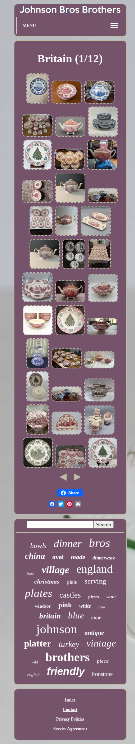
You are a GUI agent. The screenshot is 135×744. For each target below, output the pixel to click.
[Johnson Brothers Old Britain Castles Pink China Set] (66, 102)
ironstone (102, 674)
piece (103, 661)
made (78, 557)
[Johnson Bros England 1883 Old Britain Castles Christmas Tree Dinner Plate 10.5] (37, 169)
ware (111, 596)
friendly (66, 671)
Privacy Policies (70, 719)
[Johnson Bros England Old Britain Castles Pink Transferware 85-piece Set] (37, 136)
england (94, 568)
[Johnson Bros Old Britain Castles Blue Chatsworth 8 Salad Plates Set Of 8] (37, 102)
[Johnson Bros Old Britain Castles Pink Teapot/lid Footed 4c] (66, 235)
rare (101, 607)
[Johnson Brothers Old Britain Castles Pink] (70, 466)
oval (58, 557)
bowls (38, 545)
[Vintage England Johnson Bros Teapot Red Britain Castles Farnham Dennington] (102, 169)
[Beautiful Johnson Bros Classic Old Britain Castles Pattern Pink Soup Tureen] (102, 334)
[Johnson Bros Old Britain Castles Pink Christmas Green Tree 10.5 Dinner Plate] (70, 334)
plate (72, 582)
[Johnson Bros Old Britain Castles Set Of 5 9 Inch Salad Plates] (74, 268)
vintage (101, 643)
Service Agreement (70, 728)
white (85, 606)
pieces (93, 596)
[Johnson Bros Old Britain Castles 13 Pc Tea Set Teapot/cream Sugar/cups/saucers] (37, 433)
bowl (31, 574)
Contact (70, 709)
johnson (56, 629)
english (33, 674)
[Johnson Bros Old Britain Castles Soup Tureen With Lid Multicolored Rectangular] (99, 400)
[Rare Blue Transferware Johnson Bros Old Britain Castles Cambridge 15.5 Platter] (99, 102)
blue (76, 615)
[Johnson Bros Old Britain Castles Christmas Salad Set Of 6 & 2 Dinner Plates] (41, 235)
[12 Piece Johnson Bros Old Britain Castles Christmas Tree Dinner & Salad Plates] (37, 202)
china (35, 556)
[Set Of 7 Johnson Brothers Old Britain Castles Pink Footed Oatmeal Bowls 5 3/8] (38, 334)
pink (65, 605)
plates (38, 593)
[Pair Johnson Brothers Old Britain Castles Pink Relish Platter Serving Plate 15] (96, 235)
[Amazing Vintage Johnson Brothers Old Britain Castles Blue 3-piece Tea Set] (103, 202)
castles (70, 594)
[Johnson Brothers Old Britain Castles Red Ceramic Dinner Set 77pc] (99, 268)
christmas (46, 581)
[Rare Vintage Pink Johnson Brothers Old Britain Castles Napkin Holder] (66, 433)
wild (34, 662)
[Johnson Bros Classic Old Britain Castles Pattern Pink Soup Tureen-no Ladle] (103, 301)
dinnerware (104, 558)
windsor (43, 606)
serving (95, 581)
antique (94, 632)
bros (99, 542)
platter (37, 643)
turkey (69, 644)
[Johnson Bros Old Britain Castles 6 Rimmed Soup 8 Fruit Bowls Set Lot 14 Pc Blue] (103, 136)
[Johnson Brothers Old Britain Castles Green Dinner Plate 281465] (38, 466)
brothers (67, 657)
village (55, 569)
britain (50, 616)
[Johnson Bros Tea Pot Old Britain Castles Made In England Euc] (70, 301)
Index (70, 699)
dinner (68, 543)
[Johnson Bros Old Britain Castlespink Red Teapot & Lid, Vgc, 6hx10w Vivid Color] (70, 136)
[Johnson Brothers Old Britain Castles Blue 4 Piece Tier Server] (37, 367)
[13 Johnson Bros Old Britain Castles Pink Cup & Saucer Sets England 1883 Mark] (99, 433)
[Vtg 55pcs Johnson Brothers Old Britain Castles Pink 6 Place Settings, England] (66, 367)
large (96, 617)
